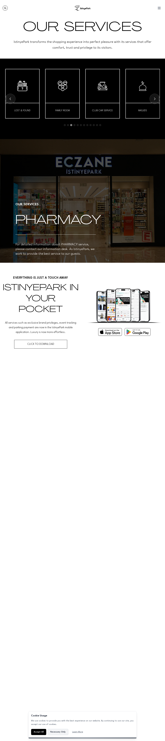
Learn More (77, 732)
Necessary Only (58, 732)
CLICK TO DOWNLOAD (40, 344)
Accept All (39, 732)
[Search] (5, 8)
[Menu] (159, 8)
